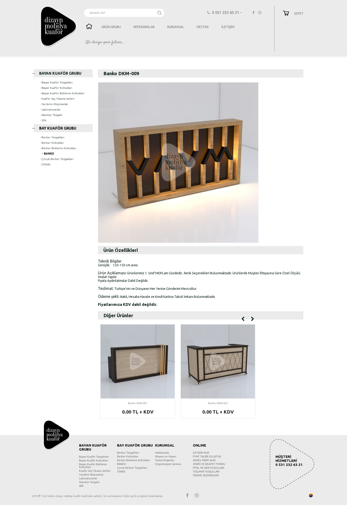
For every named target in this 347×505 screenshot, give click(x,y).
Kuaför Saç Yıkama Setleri (94, 470)
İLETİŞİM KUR (201, 452)
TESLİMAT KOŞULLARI (206, 471)
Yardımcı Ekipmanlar (91, 474)
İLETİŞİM (227, 27)
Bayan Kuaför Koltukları (93, 460)
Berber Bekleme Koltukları (133, 460)
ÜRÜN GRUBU (111, 27)
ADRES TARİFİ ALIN (204, 460)
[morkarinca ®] (304, 495)
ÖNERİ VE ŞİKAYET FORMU (209, 464)
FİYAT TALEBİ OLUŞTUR (207, 456)
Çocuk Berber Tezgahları (132, 467)
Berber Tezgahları (128, 452)
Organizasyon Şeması (168, 464)
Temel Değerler (164, 460)
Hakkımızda (162, 452)
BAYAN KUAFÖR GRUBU (60, 73)
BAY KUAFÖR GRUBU (57, 128)
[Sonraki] (252, 318)
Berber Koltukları (127, 456)
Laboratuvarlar (88, 478)
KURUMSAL (175, 27)
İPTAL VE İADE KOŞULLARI (208, 467)
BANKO (121, 464)
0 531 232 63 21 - (227, 12)
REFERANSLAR (144, 27)
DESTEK (203, 27)
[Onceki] (243, 318)
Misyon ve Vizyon (165, 456)
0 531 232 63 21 (289, 465)
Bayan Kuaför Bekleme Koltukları (93, 465)
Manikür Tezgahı (89, 482)
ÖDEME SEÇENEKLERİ (206, 475)
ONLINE (199, 445)
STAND (121, 471)
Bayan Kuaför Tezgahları (94, 456)
